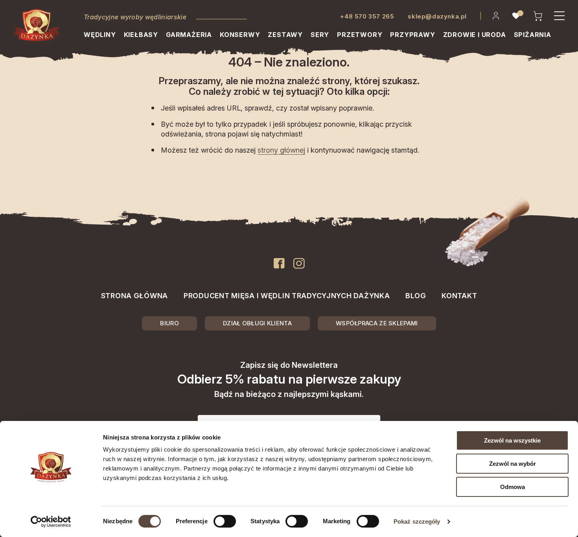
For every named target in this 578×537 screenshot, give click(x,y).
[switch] (225, 521)
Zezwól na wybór (512, 463)
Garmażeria (189, 35)
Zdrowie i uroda (474, 35)
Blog (415, 296)
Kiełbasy (141, 35)
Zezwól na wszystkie (512, 440)
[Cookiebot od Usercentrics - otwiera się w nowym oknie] (51, 522)
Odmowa (512, 486)
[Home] (36, 26)
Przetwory (359, 35)
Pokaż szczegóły (417, 521)
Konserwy (240, 35)
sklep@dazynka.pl (437, 16)
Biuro (169, 323)
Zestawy (285, 35)
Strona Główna (134, 296)
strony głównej (281, 150)
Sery (320, 35)
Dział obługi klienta (257, 323)
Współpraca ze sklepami (377, 323)
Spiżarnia (532, 35)
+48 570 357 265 (367, 16)
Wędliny (100, 35)
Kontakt (459, 296)
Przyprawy (412, 35)
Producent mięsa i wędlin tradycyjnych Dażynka (287, 296)
